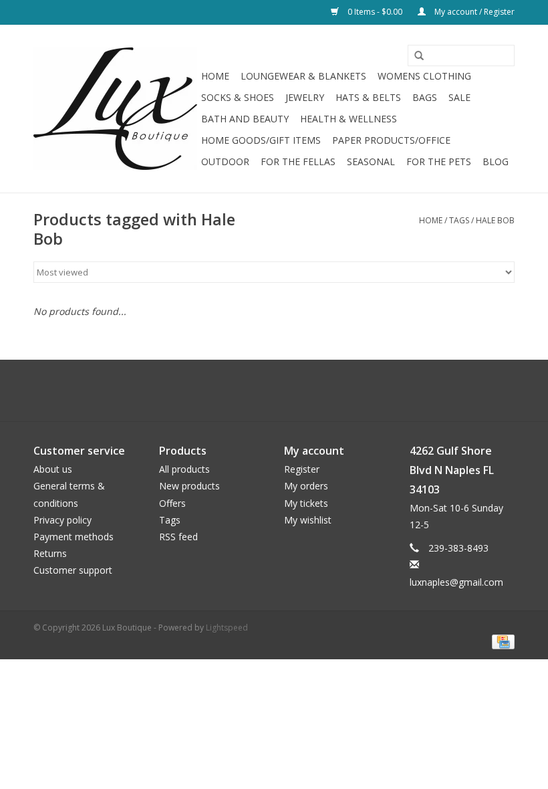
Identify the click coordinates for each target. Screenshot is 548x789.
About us (52, 469)
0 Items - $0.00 (375, 11)
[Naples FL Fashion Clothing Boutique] (115, 108)
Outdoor (225, 161)
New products (189, 485)
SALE (459, 97)
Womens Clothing (424, 76)
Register (301, 469)
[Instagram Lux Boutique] (286, 390)
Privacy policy (62, 520)
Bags (424, 97)
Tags (459, 220)
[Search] (414, 56)
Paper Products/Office (391, 140)
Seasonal (371, 161)
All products (184, 469)
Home (215, 76)
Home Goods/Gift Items (261, 140)
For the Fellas (298, 161)
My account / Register (473, 11)
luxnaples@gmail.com (456, 582)
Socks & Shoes (237, 97)
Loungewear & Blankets (303, 76)
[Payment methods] (501, 641)
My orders (306, 485)
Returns (50, 553)
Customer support (72, 570)
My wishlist (307, 520)
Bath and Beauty (245, 118)
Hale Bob (495, 220)
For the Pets (438, 161)
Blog (496, 161)
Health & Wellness (348, 118)
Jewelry (304, 97)
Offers (172, 503)
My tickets (306, 503)
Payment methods (73, 536)
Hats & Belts (368, 97)
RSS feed (178, 536)
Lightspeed (227, 627)
